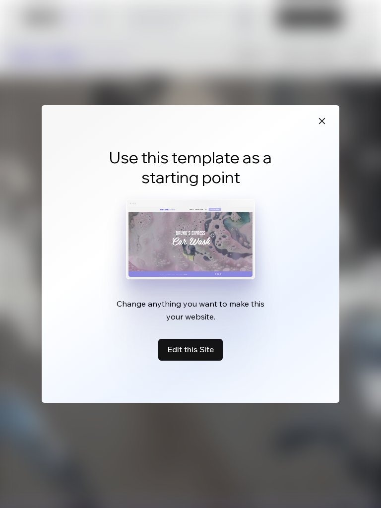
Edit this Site (190, 349)
